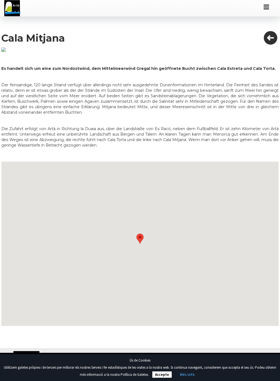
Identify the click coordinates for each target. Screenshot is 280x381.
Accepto (162, 374)
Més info (187, 374)
